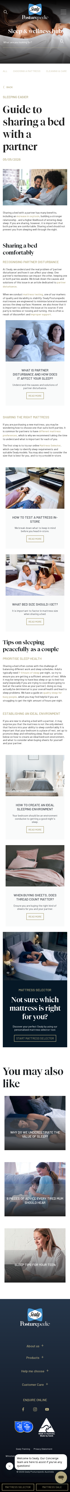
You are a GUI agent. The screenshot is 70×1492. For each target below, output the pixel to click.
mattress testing (33, 294)
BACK (10, 87)
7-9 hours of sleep (29, 672)
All (5, 71)
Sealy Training (23, 1448)
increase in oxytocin (28, 216)
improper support (41, 314)
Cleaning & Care (56, 71)
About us (33, 1346)
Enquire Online (35, 1400)
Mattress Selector (50, 445)
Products (32, 1357)
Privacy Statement (43, 1448)
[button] (5, 12)
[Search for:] (31, 43)
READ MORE (35, 395)
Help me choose (32, 1371)
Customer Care (33, 1384)
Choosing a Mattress (27, 71)
